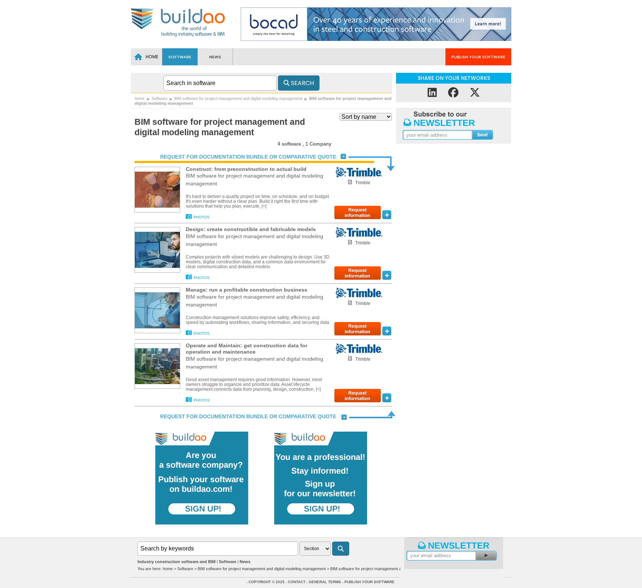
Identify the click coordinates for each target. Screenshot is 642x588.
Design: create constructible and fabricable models (251, 229)
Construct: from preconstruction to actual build (246, 169)
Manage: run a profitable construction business (246, 290)
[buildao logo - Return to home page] (178, 36)
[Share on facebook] (453, 92)
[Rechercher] (340, 549)
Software (160, 98)
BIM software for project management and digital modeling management (238, 98)
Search (301, 83)
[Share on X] (475, 92)
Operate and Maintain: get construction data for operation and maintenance (246, 348)
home (139, 98)
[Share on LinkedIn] (432, 92)
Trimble (362, 182)
